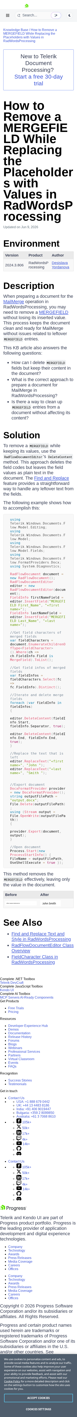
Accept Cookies (38, 1398)
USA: (33, 1101)
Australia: (36, 1116)
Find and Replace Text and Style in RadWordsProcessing (41, 936)
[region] (38, 1385)
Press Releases (19, 1258)
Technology (16, 1250)
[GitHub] (18, 1149)
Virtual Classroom (21, 1059)
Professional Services (24, 1051)
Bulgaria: (35, 1113)
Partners (14, 1055)
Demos (13, 1029)
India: (33, 1109)
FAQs (12, 1066)
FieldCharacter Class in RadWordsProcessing (34, 959)
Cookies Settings (38, 1409)
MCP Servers (10, 997)
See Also (22, 922)
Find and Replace (51, 478)
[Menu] (7, 15)
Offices (13, 1269)
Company (15, 1247)
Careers (14, 1265)
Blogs (12, 1044)
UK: (32, 1105)
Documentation (19, 1033)
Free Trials (16, 1008)
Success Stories (20, 1080)
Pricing (13, 1012)
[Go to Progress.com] (13, 1210)
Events (13, 1062)
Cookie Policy (12, 1381)
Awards (13, 1254)
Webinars (15, 1048)
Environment (31, 243)
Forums (13, 1040)
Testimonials (17, 1084)
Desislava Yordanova (60, 265)
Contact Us (16, 1098)
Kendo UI (7, 990)
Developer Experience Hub (28, 1026)
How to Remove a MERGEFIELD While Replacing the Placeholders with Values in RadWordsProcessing (30, 35)
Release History (20, 1037)
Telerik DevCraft (11, 982)
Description (28, 286)
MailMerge (13, 301)
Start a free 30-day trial (38, 80)
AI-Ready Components (36, 997)
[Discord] (18, 1154)
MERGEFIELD (53, 312)
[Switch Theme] (69, 15)
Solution (21, 435)
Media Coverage (20, 1261)
